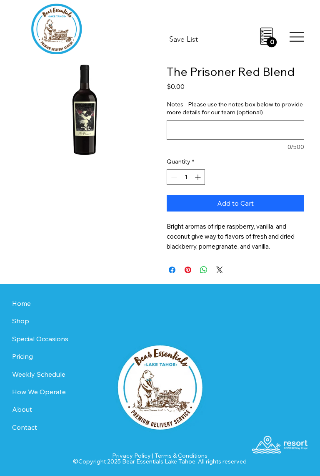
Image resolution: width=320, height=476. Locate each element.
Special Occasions (40, 339)
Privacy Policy (131, 455)
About (22, 409)
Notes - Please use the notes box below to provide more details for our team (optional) (235, 108)
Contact (24, 427)
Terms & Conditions (181, 455)
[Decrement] (173, 177)
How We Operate (39, 392)
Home (21, 303)
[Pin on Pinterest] (188, 270)
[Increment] (198, 177)
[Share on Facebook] (172, 270)
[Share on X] (220, 270)
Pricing (22, 356)
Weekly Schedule (38, 374)
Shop (20, 321)
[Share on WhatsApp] (204, 270)
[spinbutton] (185, 177)
